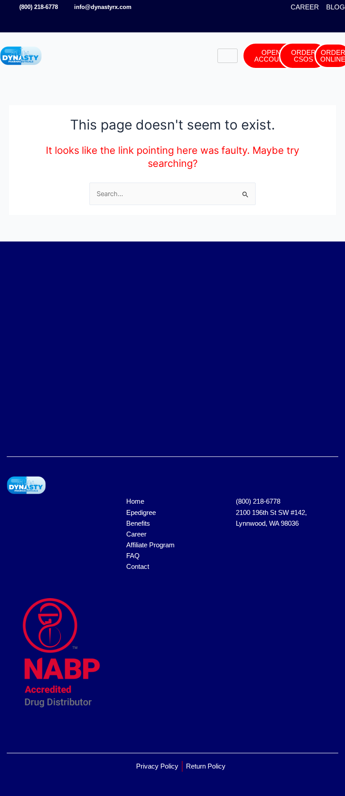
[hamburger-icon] (227, 56)
